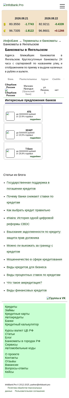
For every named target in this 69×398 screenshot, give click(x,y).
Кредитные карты (17, 313)
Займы (9, 310)
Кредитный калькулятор (22, 324)
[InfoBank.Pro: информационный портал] (13, 5)
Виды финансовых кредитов (27, 290)
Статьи (10, 334)
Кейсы (9, 372)
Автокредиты (14, 317)
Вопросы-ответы (16, 368)
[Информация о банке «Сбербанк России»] (10, 95)
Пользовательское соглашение (30, 391)
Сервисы (11, 344)
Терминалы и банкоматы (40, 40)
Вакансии (11, 365)
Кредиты (11, 306)
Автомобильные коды (20, 348)
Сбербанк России (10, 86)
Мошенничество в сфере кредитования (34, 259)
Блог (8, 337)
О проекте (12, 354)
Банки (9, 321)
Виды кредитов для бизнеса (26, 267)
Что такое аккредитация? (24, 282)
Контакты (11, 357)
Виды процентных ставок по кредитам (33, 275)
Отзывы (10, 361)
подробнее (35, 119)
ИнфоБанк (10, 40)
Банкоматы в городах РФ (22, 341)
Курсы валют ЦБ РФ (19, 330)
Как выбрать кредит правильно (28, 210)
